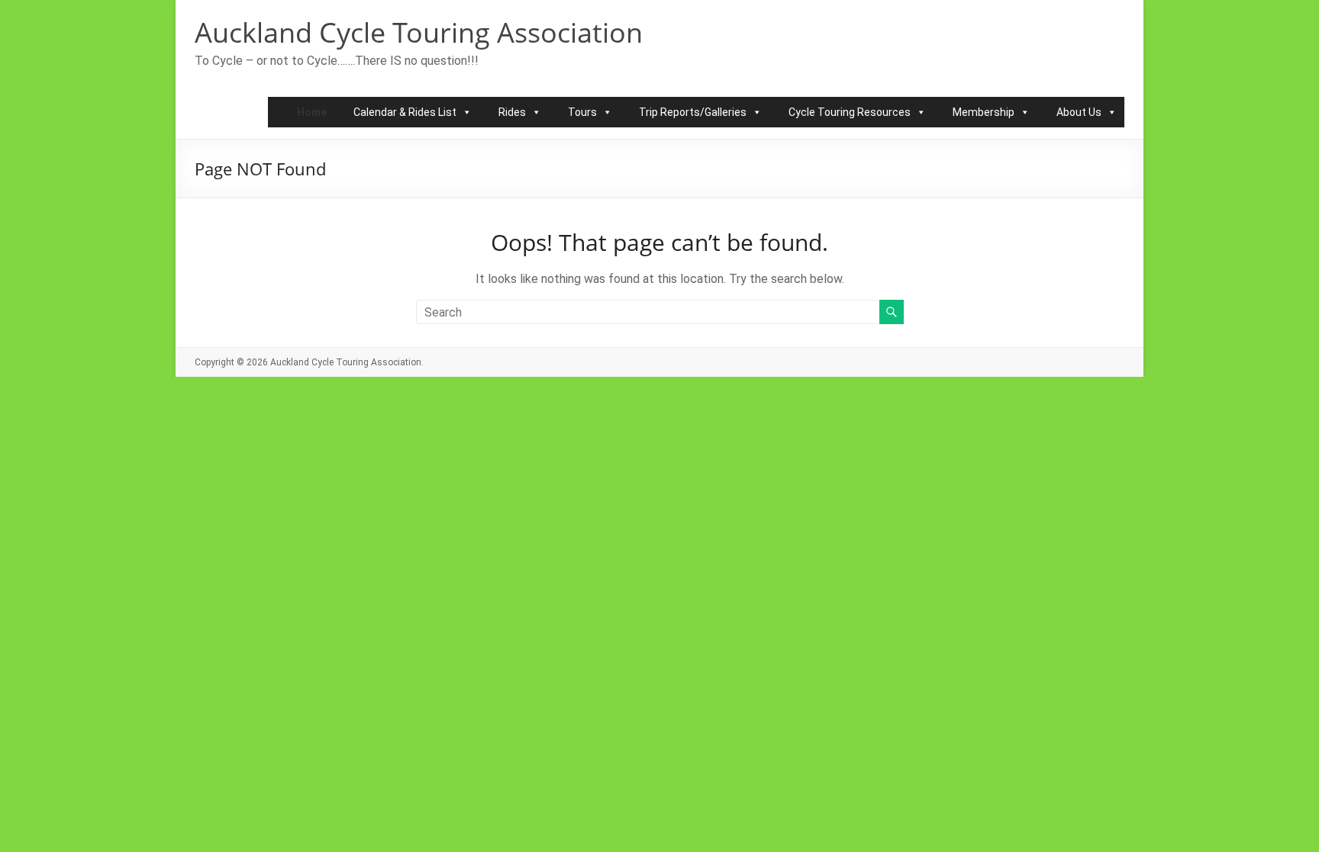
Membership (983, 112)
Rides (512, 112)
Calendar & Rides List (404, 112)
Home (312, 112)
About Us (1078, 112)
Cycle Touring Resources (849, 112)
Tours (582, 112)
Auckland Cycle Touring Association (419, 32)
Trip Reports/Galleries (693, 112)
